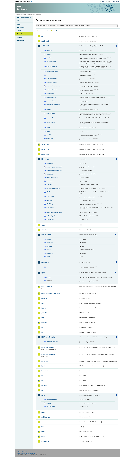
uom (43, 431)
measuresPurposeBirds (53, 86)
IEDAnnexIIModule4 (48, 354)
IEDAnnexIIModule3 (48, 347)
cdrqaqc (48, 54)
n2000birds (49, 192)
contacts (48, 239)
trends (48, 131)
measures (49, 75)
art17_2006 (45, 144)
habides (44, 322)
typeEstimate (50, 135)
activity (48, 277)
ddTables (49, 246)
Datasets (19, 21)
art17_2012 (45, 149)
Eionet (24, 14)
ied (42, 332)
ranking (48, 109)
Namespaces (20, 40)
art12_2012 (45, 41)
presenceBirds (50, 101)
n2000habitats (50, 196)
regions (48, 403)
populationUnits (51, 97)
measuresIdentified (51, 78)
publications (45, 417)
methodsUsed (50, 93)
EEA (24, 1)
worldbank (45, 441)
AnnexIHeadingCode (52, 341)
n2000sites (49, 200)
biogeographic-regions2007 (54, 167)
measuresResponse (52, 90)
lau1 (42, 375)
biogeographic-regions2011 (54, 170)
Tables (18, 24)
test (42, 427)
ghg (42, 317)
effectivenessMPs (51, 61)
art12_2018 (45, 46)
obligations (49, 253)
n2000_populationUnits (53, 188)
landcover (44, 371)
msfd (43, 395)
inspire (43, 366)
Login (103, 1)
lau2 (42, 380)
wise (43, 436)
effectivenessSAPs (51, 66)
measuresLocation (51, 82)
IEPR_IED (44, 361)
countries (49, 58)
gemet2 (44, 313)
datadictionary (46, 235)
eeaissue (48, 249)
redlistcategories (51, 216)
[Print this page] (107, 1)
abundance (49, 163)
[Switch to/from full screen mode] (109, 1)
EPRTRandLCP (46, 286)
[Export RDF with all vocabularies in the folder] (116, 46)
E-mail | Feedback (22, 451)
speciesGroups (50, 406)
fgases (43, 308)
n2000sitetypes (50, 204)
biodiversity (45, 159)
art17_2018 (45, 154)
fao (42, 303)
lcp (42, 390)
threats (48, 127)
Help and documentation (24, 17)
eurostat (44, 298)
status (48, 256)
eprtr (43, 272)
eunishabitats (50, 181)
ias (42, 327)
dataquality (49, 174)
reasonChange (50, 113)
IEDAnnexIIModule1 (48, 337)
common (44, 230)
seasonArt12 (49, 118)
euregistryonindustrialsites (50, 293)
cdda (43, 225)
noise (43, 412)
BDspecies (49, 50)
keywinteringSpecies (52, 71)
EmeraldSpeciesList (52, 177)
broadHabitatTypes (51, 399)
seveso (43, 422)
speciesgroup (50, 219)
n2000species (50, 207)
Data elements (21, 27)
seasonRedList (50, 122)
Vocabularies (21, 34)
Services (19, 37)
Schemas (19, 30)
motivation (49, 184)
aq (42, 36)
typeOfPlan (49, 138)
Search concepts (57, 30)
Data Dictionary (30, 14)
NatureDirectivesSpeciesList (54, 212)
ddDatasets (49, 242)
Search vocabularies (44, 30)
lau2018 (44, 385)
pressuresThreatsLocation (53, 104)
